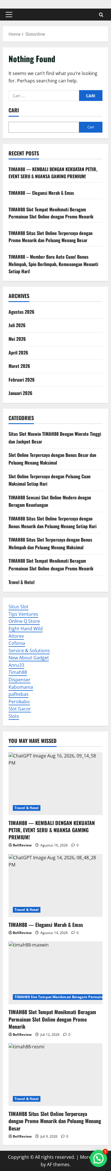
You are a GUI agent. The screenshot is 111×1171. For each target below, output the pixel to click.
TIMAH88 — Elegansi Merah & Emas (41, 192)
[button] (9, 15)
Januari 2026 (20, 393)
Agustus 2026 (21, 311)
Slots (14, 716)
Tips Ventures (23, 614)
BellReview (22, 845)
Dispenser (19, 679)
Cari (14, 110)
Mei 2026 (17, 338)
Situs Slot (18, 606)
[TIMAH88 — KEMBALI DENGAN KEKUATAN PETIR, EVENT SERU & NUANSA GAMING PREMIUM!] (55, 783)
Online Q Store (24, 621)
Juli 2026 (17, 325)
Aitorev (16, 636)
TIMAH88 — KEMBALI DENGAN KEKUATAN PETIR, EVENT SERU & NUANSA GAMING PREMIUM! (53, 173)
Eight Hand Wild (26, 628)
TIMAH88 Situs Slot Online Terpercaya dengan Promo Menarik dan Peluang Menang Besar (50, 237)
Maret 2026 (19, 365)
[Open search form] (101, 14)
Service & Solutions (29, 650)
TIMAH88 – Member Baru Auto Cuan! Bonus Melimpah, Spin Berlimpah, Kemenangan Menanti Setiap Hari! (53, 264)
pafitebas (18, 694)
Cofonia (17, 643)
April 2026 (18, 352)
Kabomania (21, 687)
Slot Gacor (20, 709)
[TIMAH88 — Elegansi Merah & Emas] (55, 885)
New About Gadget (29, 658)
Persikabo (19, 701)
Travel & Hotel (21, 582)
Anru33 (16, 665)
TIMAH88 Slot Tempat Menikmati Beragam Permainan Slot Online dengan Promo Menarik (51, 213)
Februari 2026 (22, 379)
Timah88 (18, 672)
